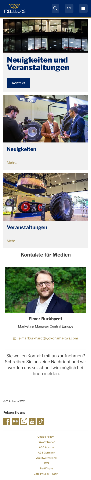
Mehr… (12, 163)
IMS (46, 463)
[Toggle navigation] (83, 8)
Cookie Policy (45, 436)
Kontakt (18, 83)
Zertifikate (46, 468)
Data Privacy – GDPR (46, 473)
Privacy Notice (46, 442)
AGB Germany (46, 452)
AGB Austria (46, 447)
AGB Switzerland (46, 457)
